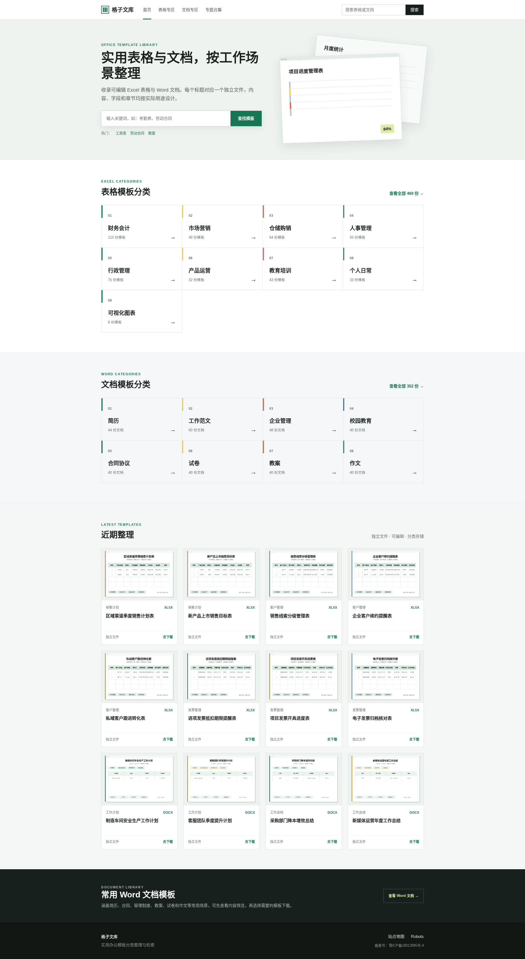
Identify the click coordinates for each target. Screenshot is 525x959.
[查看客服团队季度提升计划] (221, 779)
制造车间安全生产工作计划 (132, 820)
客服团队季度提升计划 (210, 820)
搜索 (414, 9)
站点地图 (396, 936)
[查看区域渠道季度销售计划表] (139, 574)
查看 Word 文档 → (404, 896)
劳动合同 (137, 133)
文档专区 (190, 9)
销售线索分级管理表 (290, 616)
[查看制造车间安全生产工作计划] (139, 779)
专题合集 (213, 9)
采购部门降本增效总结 (292, 820)
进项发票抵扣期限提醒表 (212, 718)
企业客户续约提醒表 (372, 616)
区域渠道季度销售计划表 (130, 616)
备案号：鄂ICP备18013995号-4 (399, 945)
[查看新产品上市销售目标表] (221, 574)
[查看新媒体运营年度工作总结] (386, 779)
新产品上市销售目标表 (210, 616)
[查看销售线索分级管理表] (304, 574)
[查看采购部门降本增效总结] (304, 779)
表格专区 (166, 9)
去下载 (168, 637)
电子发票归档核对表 (372, 718)
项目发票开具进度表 (290, 718)
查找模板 (246, 118)
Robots (417, 936)
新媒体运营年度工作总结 (376, 820)
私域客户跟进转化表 (125, 718)
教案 (151, 133)
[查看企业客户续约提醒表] (386, 574)
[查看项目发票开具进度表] (304, 677)
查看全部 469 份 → (406, 193)
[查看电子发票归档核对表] (386, 677)
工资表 (121, 133)
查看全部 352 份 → (406, 386)
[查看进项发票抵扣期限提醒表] (221, 677)
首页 (147, 9)
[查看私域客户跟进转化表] (139, 677)
